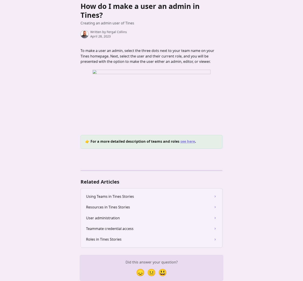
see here (187, 141)
